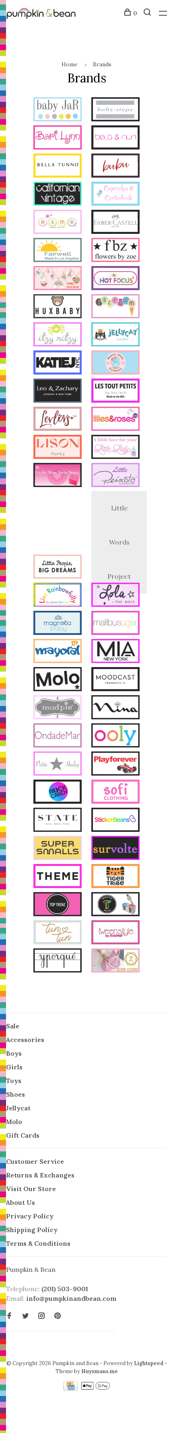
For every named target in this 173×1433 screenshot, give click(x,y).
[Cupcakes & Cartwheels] (115, 195)
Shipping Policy (32, 1230)
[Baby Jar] (57, 110)
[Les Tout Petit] (115, 392)
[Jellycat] (115, 335)
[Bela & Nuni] (115, 138)
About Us (20, 1202)
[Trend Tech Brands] (115, 905)
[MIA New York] (115, 652)
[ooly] (115, 736)
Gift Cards (22, 1135)
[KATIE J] (57, 363)
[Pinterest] (57, 1316)
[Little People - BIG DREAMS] (57, 568)
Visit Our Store (31, 1189)
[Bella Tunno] (57, 167)
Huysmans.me (99, 1371)
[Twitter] (25, 1316)
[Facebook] (9, 1316)
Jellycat (18, 1108)
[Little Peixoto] (115, 476)
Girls (14, 1067)
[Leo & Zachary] (57, 392)
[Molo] (57, 680)
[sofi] (115, 793)
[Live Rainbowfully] (57, 596)
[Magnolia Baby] (57, 624)
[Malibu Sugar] (115, 624)
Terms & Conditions (38, 1243)
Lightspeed (148, 1363)
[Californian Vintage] (57, 195)
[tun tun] (57, 933)
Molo (14, 1122)
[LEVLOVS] (57, 420)
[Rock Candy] (57, 793)
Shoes (15, 1094)
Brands (102, 64)
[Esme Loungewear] (57, 223)
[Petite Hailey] (57, 764)
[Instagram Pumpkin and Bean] (41, 1316)
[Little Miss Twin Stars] (57, 476)
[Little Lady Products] (115, 448)
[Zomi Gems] (115, 961)
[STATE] (57, 821)
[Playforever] (115, 764)
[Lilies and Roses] (115, 420)
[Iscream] (115, 307)
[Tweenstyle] (115, 933)
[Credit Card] (71, 1388)
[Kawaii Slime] (115, 363)
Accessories (25, 1040)
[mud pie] (57, 708)
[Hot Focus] (115, 279)
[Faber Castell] (115, 223)
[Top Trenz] (57, 905)
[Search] (148, 13)
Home (70, 64)
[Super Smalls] (57, 849)
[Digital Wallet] (95, 1388)
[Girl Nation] (57, 279)
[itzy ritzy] (57, 335)
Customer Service (35, 1161)
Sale (12, 1026)
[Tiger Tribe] (115, 877)
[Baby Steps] (115, 110)
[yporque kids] (57, 961)
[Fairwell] (57, 251)
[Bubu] (115, 167)
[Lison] (57, 448)
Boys (14, 1053)
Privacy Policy (30, 1216)
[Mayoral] (57, 652)
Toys (13, 1081)
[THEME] (57, 877)
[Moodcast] (115, 680)
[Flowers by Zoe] (115, 251)
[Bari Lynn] (57, 138)
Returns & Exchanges (40, 1175)
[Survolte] (115, 849)
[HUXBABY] (57, 307)
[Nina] (115, 708)
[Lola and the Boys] (115, 596)
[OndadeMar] (57, 736)
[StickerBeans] (115, 821)
